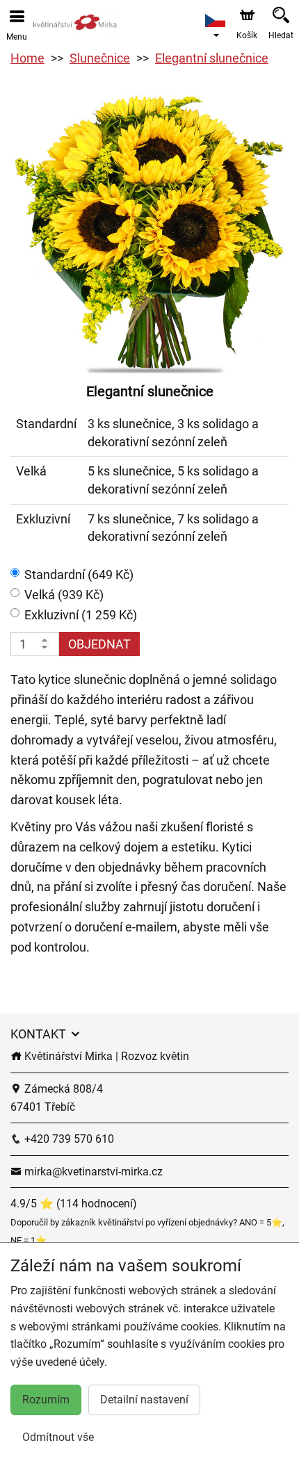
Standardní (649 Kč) (79, 574)
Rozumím (46, 1399)
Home (27, 58)
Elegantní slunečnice (211, 58)
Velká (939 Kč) (64, 594)
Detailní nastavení (144, 1399)
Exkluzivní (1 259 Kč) (80, 615)
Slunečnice (100, 58)
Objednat (99, 644)
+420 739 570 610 (68, 1139)
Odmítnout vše (58, 1437)
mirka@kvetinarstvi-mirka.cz (92, 1171)
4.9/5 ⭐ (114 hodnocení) (73, 1203)
